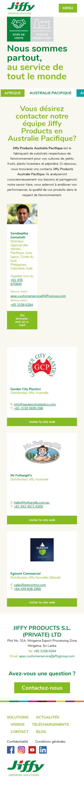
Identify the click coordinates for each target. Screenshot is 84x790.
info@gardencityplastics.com (35, 404)
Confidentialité (17, 741)
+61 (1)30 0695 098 (28, 408)
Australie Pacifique (50, 93)
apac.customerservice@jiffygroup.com (38, 296)
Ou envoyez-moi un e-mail (22, 320)
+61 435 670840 (16, 282)
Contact (20, 731)
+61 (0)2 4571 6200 (28, 506)
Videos (17, 724)
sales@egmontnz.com (30, 585)
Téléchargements (50, 724)
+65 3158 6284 (21, 305)
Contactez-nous (42, 688)
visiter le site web (42, 422)
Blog (41, 731)
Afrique (12, 93)
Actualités (47, 717)
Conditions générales (50, 741)
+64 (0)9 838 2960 (27, 589)
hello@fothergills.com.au (31, 502)
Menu (68, 8)
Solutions (17, 717)
